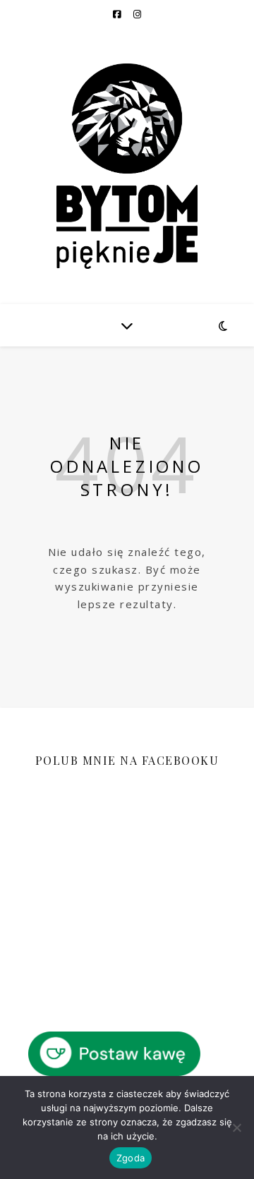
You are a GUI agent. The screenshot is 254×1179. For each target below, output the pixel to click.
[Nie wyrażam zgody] (236, 1127)
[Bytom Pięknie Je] (127, 166)
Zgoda (130, 1157)
